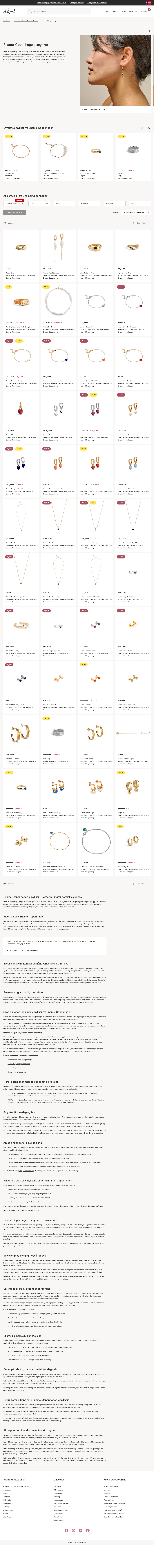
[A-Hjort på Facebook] (66, 1531)
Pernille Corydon (46, 1028)
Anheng (6, 1507)
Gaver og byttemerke (111, 1497)
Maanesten (32, 1028)
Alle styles (7, 1517)
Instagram (40, 1435)
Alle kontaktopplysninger (77, 1542)
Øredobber (7, 1490)
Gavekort (107, 1493)
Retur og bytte (109, 1500)
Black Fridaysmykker (61, 1503)
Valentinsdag (58, 1490)
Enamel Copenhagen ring (17, 1072)
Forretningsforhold (110, 1507)
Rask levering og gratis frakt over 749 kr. (51, 3)
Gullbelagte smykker (61, 1510)
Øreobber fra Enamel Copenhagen (20, 1060)
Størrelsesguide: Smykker (113, 1517)
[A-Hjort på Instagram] (73, 1531)
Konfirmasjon (58, 1493)
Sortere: (116, 212)
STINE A (24, 1028)
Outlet (5, 1514)
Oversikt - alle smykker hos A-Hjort (16, 1487)
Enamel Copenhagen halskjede (19, 1064)
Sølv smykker (58, 1514)
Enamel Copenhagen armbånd (18, 1068)
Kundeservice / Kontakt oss (114, 1514)
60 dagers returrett (77, 3)
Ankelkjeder (7, 1503)
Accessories (8, 1510)
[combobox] (61, 11)
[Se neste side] (150, 223)
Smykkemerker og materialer (114, 1503)
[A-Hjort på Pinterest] (80, 1531)
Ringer (5, 1493)
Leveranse (108, 1490)
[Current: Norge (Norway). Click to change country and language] (148, 3)
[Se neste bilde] (148, 31)
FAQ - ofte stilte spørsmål (113, 1510)
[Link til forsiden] (9, 11)
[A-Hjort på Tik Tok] (88, 1531)
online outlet (67, 1418)
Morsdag (57, 1497)
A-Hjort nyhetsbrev (111, 1487)
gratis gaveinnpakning (26, 1171)
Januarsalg (57, 1487)
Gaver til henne (59, 1517)
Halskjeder (7, 1500)
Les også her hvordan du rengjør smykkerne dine (21, 1210)
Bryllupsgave (58, 1520)
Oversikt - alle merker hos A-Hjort (26, 21)
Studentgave (58, 1500)
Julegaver (57, 1507)
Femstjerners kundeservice (97, 3)
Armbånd (6, 1497)
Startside (6, 21)
